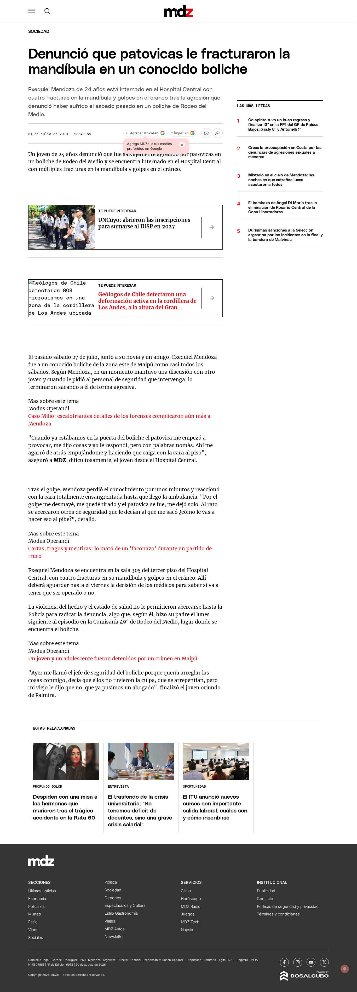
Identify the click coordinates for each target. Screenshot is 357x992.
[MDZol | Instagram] (297, 962)
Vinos (33, 929)
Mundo (34, 914)
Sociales (35, 937)
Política (111, 882)
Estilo (33, 922)
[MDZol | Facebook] (284, 962)
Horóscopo (191, 898)
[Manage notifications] (345, 969)
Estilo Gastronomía (121, 913)
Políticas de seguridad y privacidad (288, 906)
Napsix (187, 929)
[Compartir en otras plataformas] (218, 133)
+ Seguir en (179, 133)
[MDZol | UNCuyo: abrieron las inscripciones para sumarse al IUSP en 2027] (211, 227)
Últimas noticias (42, 891)
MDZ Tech (190, 922)
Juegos (187, 914)
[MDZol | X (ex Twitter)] (324, 962)
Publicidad (266, 891)
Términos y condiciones (278, 914)
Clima (186, 891)
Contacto (265, 898)
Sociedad (38, 32)
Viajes (110, 921)
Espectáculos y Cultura (125, 905)
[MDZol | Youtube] (311, 962)
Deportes (113, 898)
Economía (37, 898)
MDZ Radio (190, 906)
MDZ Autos (115, 929)
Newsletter (114, 936)
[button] (31, 11)
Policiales (36, 906)
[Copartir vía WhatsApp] (206, 133)
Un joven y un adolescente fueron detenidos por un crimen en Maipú (112, 658)
